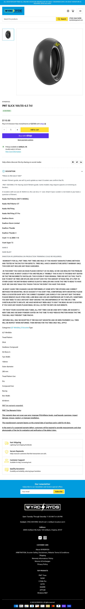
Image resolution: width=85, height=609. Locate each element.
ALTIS (42, 584)
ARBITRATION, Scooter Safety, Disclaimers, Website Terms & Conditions (42, 553)
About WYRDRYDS (42, 550)
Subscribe (58, 492)
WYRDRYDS (6, 102)
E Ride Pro (42, 581)
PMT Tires (42, 575)
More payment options (25, 140)
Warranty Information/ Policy (42, 558)
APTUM (42, 590)
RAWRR (42, 587)
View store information (13, 152)
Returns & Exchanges (42, 561)
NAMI (42, 578)
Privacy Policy (42, 564)
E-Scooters (25, 328)
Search (63, 19)
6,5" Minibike (15, 328)
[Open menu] (80, 11)
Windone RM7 (42, 593)
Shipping (42, 555)
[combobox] (35, 19)
